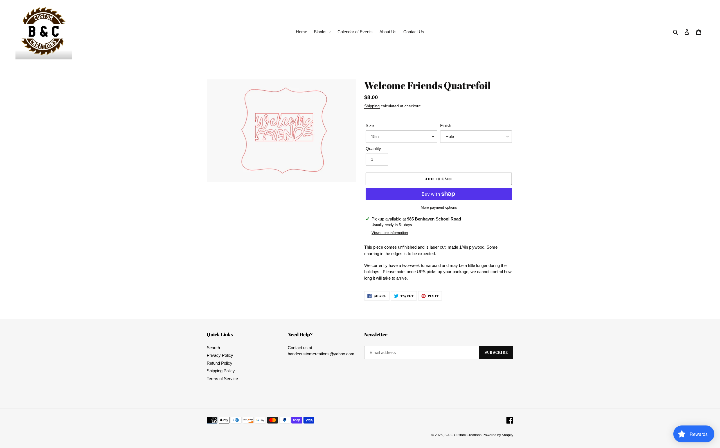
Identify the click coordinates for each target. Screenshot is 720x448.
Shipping (372, 106)
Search (213, 347)
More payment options (439, 207)
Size (370, 125)
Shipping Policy (221, 370)
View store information (390, 233)
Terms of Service (222, 378)
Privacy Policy (220, 355)
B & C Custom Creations (463, 435)
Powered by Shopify (498, 435)
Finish (445, 125)
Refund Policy (219, 363)
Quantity (373, 148)
